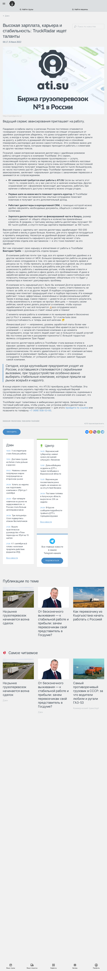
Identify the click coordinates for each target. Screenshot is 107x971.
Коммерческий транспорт (86, 708)
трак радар (26, 421)
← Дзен (6, 16)
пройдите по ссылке (76, 407)
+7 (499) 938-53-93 (40, 410)
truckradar (35, 421)
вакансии (6, 421)
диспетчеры (16, 421)
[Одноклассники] (91, 432)
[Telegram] (102, 432)
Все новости (12, 558)
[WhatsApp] (98, 432)
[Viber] (94, 432)
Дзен (5, 700)
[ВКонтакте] (87, 432)
